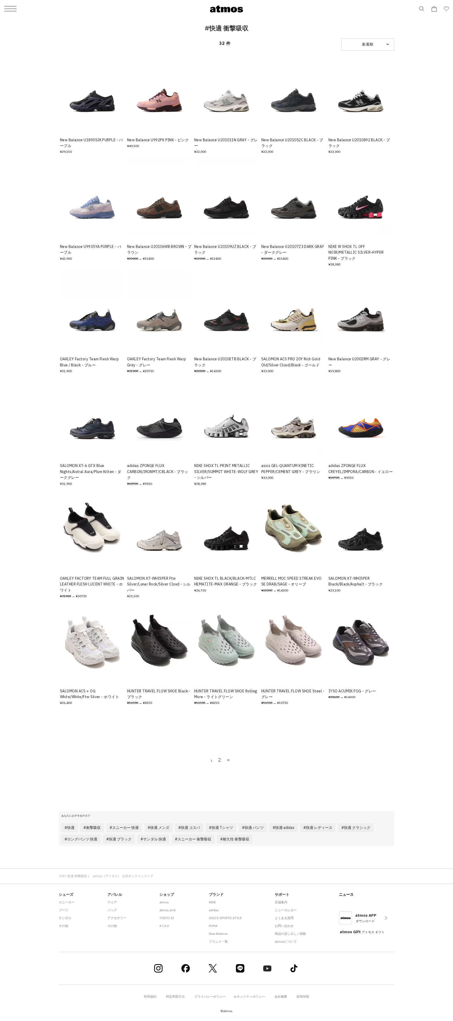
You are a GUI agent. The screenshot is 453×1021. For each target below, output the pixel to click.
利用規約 (150, 996)
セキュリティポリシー (249, 996)
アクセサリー (116, 918)
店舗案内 (281, 902)
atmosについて (286, 941)
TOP (62, 876)
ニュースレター (286, 910)
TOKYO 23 (166, 918)
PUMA (213, 926)
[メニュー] (10, 9)
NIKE (212, 902)
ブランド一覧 (218, 941)
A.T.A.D (164, 926)
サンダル (65, 918)
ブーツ (63, 910)
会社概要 (280, 996)
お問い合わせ (284, 926)
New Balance (218, 934)
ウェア (112, 902)
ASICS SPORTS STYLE (225, 918)
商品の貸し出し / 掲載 (290, 934)
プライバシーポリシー (210, 996)
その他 (63, 926)
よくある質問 (284, 918)
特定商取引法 (175, 996)
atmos (164, 902)
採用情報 (302, 996)
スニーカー (66, 902)
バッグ (112, 910)
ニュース (346, 894)
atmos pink (167, 910)
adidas (214, 910)
